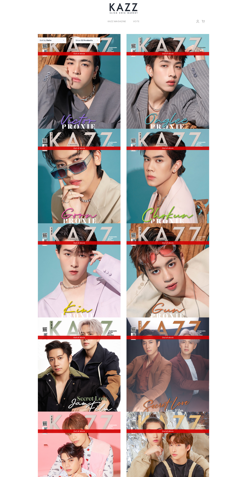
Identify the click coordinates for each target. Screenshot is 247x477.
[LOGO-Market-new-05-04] (123, 4)
